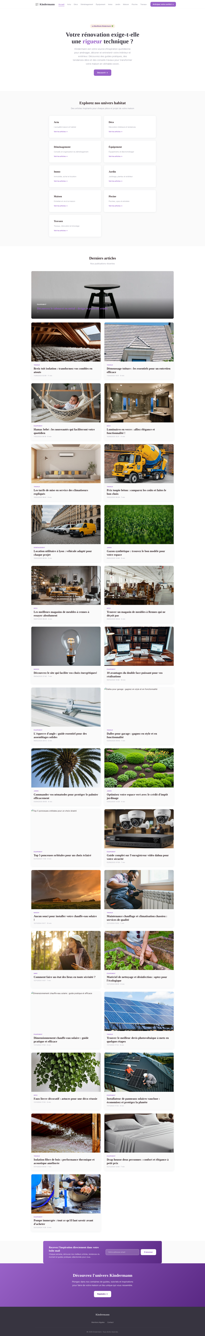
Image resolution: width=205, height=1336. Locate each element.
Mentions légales (98, 1322)
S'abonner (148, 1252)
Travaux (143, 4)
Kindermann (45, 4)
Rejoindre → (102, 1294)
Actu (69, 4)
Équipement (100, 4)
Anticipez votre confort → (163, 4)
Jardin (117, 4)
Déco (76, 4)
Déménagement (87, 4)
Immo (110, 4)
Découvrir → (102, 72)
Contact (110, 1322)
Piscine (134, 4)
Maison (126, 4)
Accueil (61, 4)
